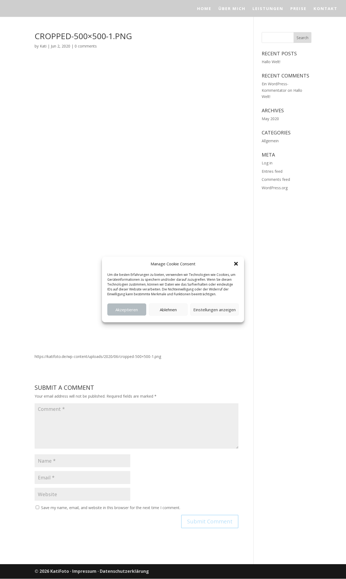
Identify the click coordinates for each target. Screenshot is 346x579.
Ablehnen (168, 309)
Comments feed (276, 179)
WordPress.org (275, 187)
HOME (204, 8)
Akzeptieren (126, 309)
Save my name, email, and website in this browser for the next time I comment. (110, 507)
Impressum (84, 571)
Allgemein (270, 140)
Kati (43, 46)
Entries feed (272, 171)
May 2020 (270, 118)
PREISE (298, 8)
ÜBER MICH (231, 8)
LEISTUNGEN (267, 8)
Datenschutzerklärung (124, 571)
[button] (236, 263)
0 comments (86, 46)
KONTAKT (325, 8)
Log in (267, 162)
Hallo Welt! (271, 61)
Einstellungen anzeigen (214, 309)
